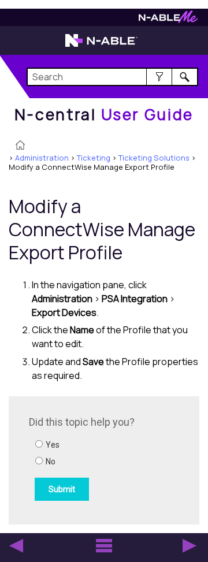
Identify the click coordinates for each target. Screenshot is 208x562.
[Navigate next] (189, 545)
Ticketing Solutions (154, 157)
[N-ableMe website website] (168, 19)
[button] (159, 77)
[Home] (20, 146)
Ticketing (93, 157)
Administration (42, 157)
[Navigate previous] (16, 545)
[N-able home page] (101, 45)
